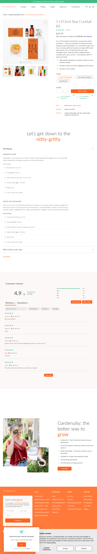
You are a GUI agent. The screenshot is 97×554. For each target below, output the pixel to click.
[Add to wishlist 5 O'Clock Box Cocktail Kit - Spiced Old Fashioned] (45, 22)
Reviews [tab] (10, 302)
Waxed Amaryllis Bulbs (41, 515)
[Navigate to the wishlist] (87, 7)
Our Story (70, 496)
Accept (65, 548)
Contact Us (55, 512)
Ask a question (76, 302)
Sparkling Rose (64, 81)
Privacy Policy (51, 542)
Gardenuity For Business (74, 509)
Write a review (87, 302)
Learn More (64, 468)
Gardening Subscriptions (42, 512)
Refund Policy (56, 509)
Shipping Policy (56, 506)
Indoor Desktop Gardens (42, 503)
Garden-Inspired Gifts (41, 509)
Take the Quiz (39, 496)
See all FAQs (6, 257)
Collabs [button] (52, 7)
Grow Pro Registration (58, 503)
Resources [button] (63, 7)
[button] (8, 71)
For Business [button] (76, 7)
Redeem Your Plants (58, 499)
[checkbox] (55, 309)
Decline (83, 548)
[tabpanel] (48, 342)
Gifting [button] (43, 7)
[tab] (20, 62)
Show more (48, 375)
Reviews (86, 509)
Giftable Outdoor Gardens (42, 499)
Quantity (58, 87)
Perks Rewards (88, 499)
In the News (70, 506)
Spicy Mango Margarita (86, 77)
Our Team (70, 499)
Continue (17, 520)
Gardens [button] (23, 7)
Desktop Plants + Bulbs (41, 506)
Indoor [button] (33, 7)
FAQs (53, 496)
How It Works (88, 496)
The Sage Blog (88, 503)
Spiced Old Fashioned (66, 77)
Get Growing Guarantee (74, 503)
